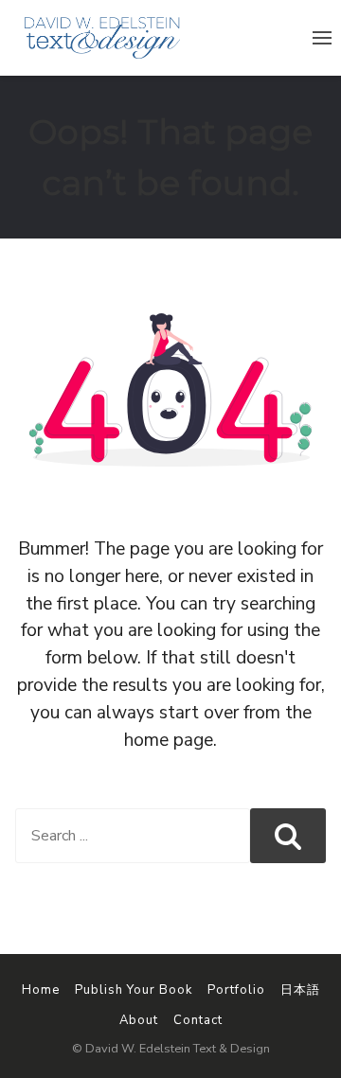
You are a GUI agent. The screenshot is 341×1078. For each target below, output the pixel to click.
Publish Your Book (133, 989)
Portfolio (236, 989)
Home (41, 989)
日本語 (300, 989)
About (138, 1020)
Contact (198, 1020)
